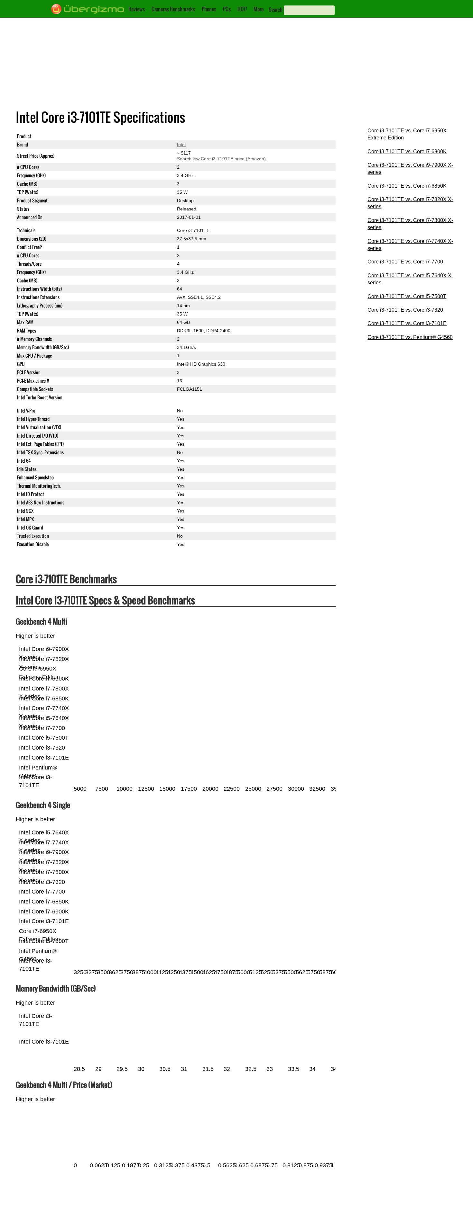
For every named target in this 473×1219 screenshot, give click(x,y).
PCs (227, 9)
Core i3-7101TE (193, 136)
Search (276, 9)
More (259, 9)
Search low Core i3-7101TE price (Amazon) (221, 158)
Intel (181, 144)
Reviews (136, 9)
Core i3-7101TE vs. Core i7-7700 (405, 261)
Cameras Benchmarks (173, 9)
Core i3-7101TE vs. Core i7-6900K (407, 151)
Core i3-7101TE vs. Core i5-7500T (406, 296)
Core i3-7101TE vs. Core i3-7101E (407, 323)
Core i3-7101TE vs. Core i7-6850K (407, 186)
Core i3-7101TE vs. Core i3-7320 (405, 310)
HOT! (242, 9)
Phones (209, 9)
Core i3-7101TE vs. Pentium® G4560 (410, 337)
